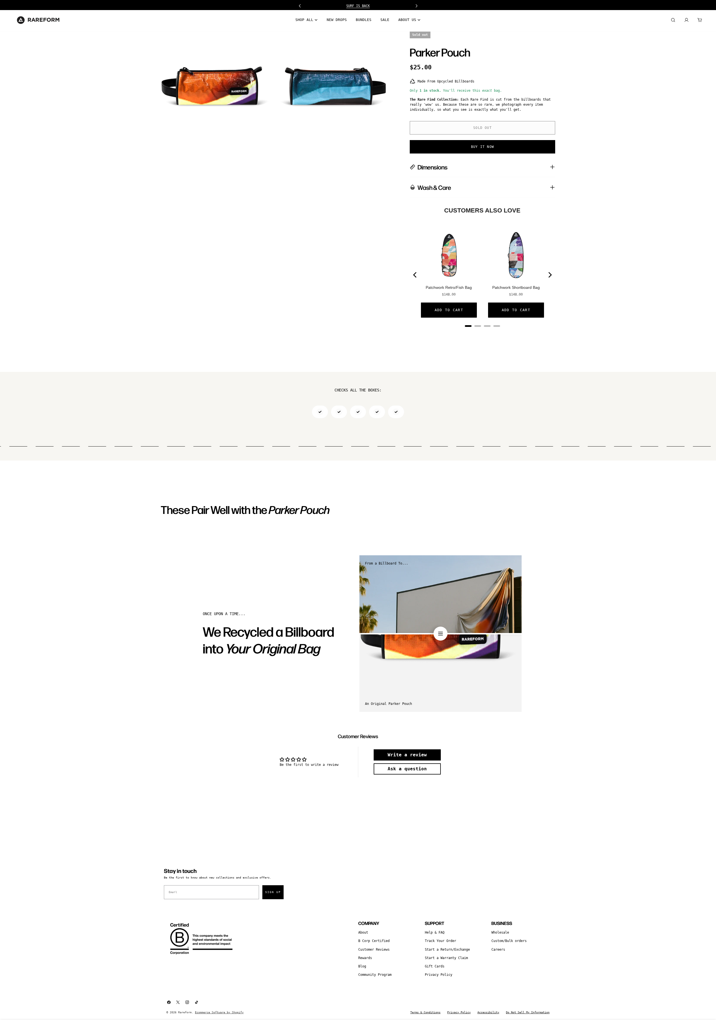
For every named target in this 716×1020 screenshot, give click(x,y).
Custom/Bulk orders (509, 941)
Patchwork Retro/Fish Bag (449, 287)
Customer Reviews (374, 949)
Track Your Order (440, 941)
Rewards (365, 958)
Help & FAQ (434, 932)
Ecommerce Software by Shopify (219, 1012)
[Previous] (415, 274)
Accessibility (488, 1012)
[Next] (549, 274)
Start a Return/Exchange (447, 949)
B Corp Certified (374, 941)
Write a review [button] (407, 754)
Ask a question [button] (407, 768)
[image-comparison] (440, 634)
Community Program (375, 975)
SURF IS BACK (358, 6)
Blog (362, 966)
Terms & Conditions (425, 1012)
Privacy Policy (438, 975)
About (363, 932)
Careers (498, 949)
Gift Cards (434, 966)
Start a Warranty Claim (446, 958)
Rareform (185, 1012)
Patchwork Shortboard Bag (516, 287)
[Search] (673, 20)
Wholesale (500, 932)
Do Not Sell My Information (528, 1012)
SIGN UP (273, 892)
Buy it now (482, 147)
